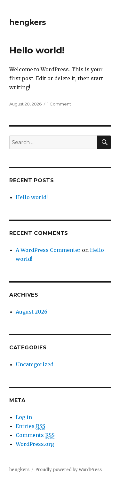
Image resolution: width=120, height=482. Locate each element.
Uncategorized (34, 364)
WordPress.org (35, 444)
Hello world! (36, 50)
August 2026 (31, 311)
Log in (24, 417)
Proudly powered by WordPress (68, 469)
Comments (35, 435)
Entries (30, 426)
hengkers (27, 22)
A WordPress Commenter (48, 250)
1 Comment (59, 103)
